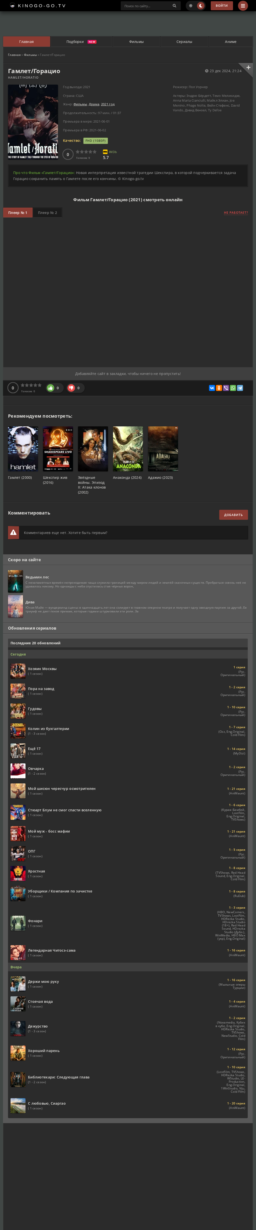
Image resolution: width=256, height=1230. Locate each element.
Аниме (230, 41)
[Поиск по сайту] (174, 5)
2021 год (107, 104)
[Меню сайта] (243, 6)
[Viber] (226, 388)
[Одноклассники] (219, 388)
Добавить (233, 515)
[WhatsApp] (233, 388)
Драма (94, 104)
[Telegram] (240, 388)
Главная (26, 41)
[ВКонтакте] (212, 388)
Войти (222, 5)
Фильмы (136, 41)
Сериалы (184, 41)
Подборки (75, 41)
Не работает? (236, 212)
